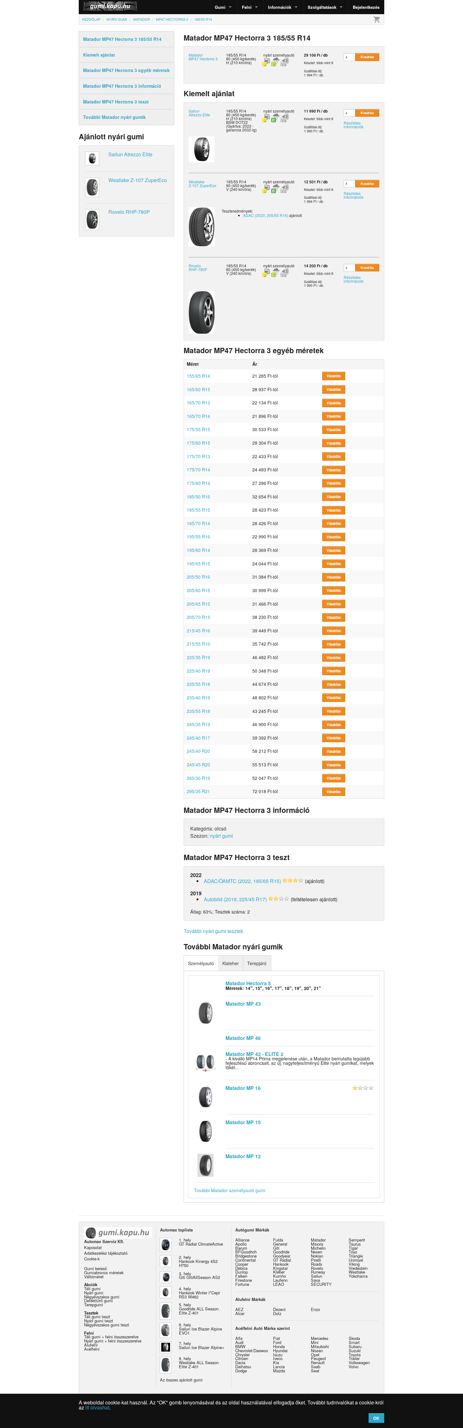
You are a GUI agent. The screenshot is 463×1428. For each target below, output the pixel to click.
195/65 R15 (198, 563)
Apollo (241, 1244)
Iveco (278, 1358)
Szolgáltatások (322, 7)
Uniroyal (356, 1260)
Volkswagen (359, 1362)
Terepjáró (256, 963)
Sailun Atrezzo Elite (130, 154)
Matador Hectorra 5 (248, 983)
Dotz (277, 1313)
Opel (315, 1355)
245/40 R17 (198, 738)
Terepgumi (93, 1305)
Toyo (353, 1252)
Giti (276, 1248)
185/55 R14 (236, 111)
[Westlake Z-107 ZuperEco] (201, 226)
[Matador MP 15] (205, 1130)
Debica (241, 1268)
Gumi (220, 7)
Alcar (239, 1313)
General (280, 1244)
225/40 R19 (198, 671)
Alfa (239, 1338)
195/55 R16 (198, 536)
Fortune (242, 1284)
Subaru (355, 1346)
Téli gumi (92, 1289)
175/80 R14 (198, 483)
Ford (277, 1342)
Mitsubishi (320, 1346)
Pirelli (316, 1260)
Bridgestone (246, 1256)
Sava (315, 1280)
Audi (239, 1342)
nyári (267, 55)
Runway (318, 1272)
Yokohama (358, 1276)
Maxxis (317, 1244)
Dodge (241, 1371)
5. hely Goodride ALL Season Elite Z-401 (199, 1309)
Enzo (315, 1309)
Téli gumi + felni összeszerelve (111, 1337)
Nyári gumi (93, 1293)
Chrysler (242, 1355)
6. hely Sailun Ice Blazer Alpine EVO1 (200, 1329)
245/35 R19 (198, 724)
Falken (241, 1276)
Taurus (355, 1244)
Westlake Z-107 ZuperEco (137, 180)
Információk (279, 7)
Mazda (279, 1371)
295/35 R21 (198, 791)
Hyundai (280, 1350)
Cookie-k (92, 1259)
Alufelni (91, 1345)
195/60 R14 (198, 550)
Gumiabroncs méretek (103, 1272)
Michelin (318, 1248)
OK (376, 1418)
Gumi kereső (95, 1268)
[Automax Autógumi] (94, 7)
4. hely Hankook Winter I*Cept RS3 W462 (199, 1293)
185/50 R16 (198, 496)
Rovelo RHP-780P (129, 211)
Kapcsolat (93, 1247)
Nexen (316, 1252)
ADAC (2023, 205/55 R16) (265, 215)
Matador (318, 1240)
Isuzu (278, 1355)
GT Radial (282, 1260)
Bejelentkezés (366, 7)
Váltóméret (94, 1277)
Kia (276, 1362)
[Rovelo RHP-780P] (201, 311)
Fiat (276, 1338)
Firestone (243, 1280)
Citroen (241, 1358)
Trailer (354, 1358)
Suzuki (355, 1350)
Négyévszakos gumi (101, 1297)
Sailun (316, 1276)
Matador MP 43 (243, 1003)
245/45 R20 (198, 764)
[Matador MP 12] (205, 1164)
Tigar (353, 1248)
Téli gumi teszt (97, 1317)
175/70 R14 (198, 469)
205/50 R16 (198, 577)
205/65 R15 (198, 604)
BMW (240, 1346)
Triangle (356, 1256)
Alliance (242, 1240)
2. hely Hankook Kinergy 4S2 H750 (198, 1261)
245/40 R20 (198, 751)
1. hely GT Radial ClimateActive (201, 1242)
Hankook (281, 1264)
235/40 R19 (198, 697)
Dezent (279, 1309)
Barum (241, 1248)
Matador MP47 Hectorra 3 (203, 56)
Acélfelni (92, 1349)
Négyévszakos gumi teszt (106, 1325)
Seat (315, 1371)
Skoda (354, 1338)
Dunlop (241, 1272)
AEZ (239, 1309)
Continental (245, 1260)
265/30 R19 (198, 778)
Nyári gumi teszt (98, 1321)
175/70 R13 (198, 456)
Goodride (281, 1252)
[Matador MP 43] (205, 1012)
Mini (314, 1342)
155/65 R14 (198, 376)
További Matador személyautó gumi (229, 1190)
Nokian (317, 1256)
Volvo (353, 1367)
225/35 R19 (198, 657)
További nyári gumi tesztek (213, 931)
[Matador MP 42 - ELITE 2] (205, 1062)
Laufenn (280, 1280)
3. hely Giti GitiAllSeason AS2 (199, 1275)
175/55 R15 (198, 429)
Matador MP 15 (243, 1122)
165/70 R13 (198, 402)
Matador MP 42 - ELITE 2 (254, 1054)
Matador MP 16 (243, 1088)
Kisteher (230, 963)
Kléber (279, 1272)
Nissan (317, 1350)
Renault (318, 1362)
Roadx (316, 1264)
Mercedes (319, 1338)
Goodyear (281, 1256)
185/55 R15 (198, 510)
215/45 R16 (198, 630)
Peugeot (318, 1358)
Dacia (240, 1362)
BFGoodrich (246, 1252)
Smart (354, 1342)
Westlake (357, 1272)
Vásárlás (334, 375)
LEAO (278, 1284)
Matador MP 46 (243, 1038)
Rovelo (317, 1268)
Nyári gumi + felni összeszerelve (112, 1341)
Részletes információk (353, 124)
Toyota (355, 1355)
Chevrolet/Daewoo (251, 1350)
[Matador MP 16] (205, 1096)
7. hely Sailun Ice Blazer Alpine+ (201, 1345)
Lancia (279, 1367)
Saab (315, 1367)
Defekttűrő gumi (98, 1300)
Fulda (278, 1240)
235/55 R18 (198, 711)
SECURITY (321, 1284)
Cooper (241, 1264)
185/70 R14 (198, 523)
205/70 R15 (198, 617)
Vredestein (358, 1268)
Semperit (357, 1240)
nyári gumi (221, 835)
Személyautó (201, 963)
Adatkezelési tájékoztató (106, 1253)
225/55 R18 (198, 684)
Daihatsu (243, 1367)
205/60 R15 (198, 590)
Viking (354, 1264)
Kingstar (280, 1268)
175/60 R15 (198, 443)
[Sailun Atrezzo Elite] (201, 149)
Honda (279, 1346)
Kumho (279, 1276)
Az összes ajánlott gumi (181, 1380)
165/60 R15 (198, 389)
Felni (247, 7)
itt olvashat (97, 1407)
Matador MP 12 (243, 1156)
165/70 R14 (198, 416)
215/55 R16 (198, 644)
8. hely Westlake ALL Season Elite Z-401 (199, 1362)
